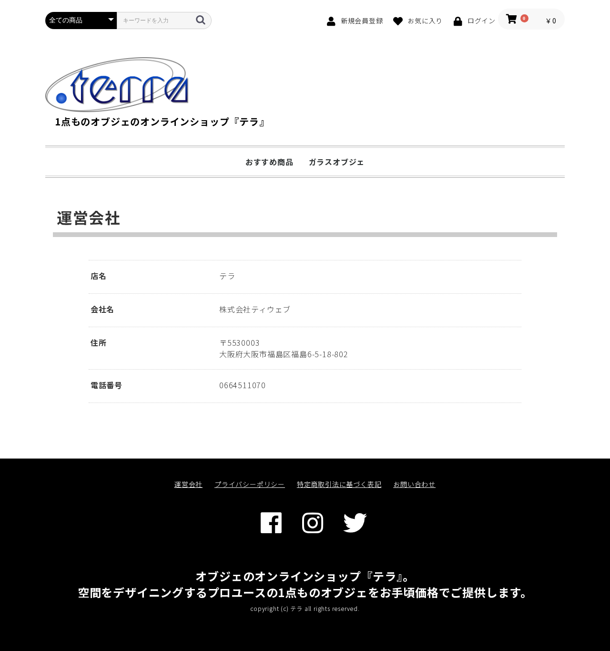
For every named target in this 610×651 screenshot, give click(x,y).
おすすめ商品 (269, 161)
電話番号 (106, 385)
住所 (99, 342)
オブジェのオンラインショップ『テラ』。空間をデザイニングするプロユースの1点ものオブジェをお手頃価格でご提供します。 (305, 584)
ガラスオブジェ (337, 161)
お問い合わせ (414, 484)
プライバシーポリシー (249, 484)
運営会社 (188, 484)
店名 (99, 275)
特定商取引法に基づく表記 (339, 484)
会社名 (102, 309)
